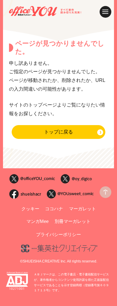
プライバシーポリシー (58, 234)
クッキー (30, 208)
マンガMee (37, 221)
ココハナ (54, 208)
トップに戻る (58, 131)
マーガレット (82, 208)
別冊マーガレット (73, 221)
